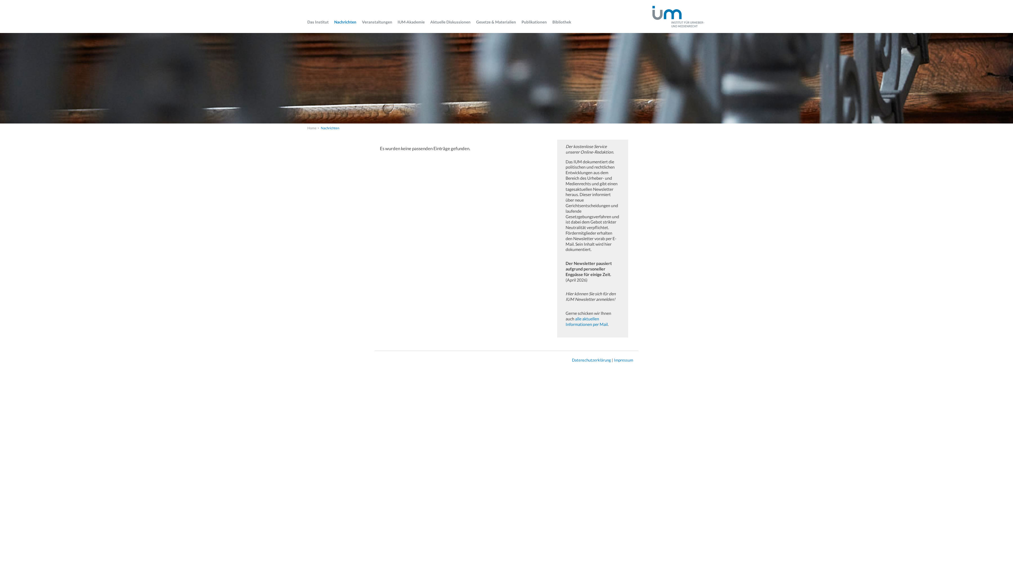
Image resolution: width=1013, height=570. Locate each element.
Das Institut (318, 22)
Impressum (623, 360)
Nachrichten (345, 22)
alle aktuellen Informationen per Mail (587, 321)
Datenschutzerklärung (591, 360)
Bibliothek (561, 22)
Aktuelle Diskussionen (450, 22)
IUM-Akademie (411, 22)
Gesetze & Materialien (496, 22)
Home (312, 128)
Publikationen (534, 22)
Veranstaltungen (377, 22)
